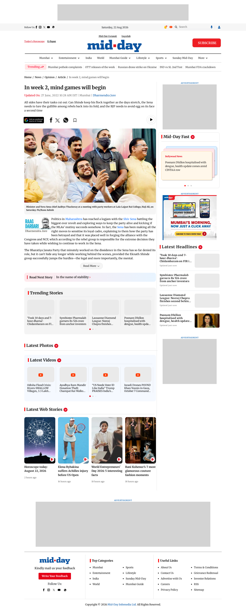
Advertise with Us (171, 578)
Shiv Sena (129, 219)
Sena (120, 227)
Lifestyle (141, 58)
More (201, 58)
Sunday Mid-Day (183, 58)
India (89, 58)
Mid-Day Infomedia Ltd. (122, 604)
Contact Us (167, 573)
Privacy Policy (169, 589)
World (100, 58)
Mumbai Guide (118, 58)
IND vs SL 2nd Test (171, 67)
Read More (89, 266)
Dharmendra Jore (104, 95)
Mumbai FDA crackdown (200, 67)
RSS (196, 584)
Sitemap (199, 589)
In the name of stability (73, 277)
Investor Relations (205, 578)
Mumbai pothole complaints (65, 67)
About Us (166, 567)
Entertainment (67, 58)
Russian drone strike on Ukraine (137, 67)
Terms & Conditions (206, 567)
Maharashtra (73, 219)
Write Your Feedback (55, 576)
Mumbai (44, 58)
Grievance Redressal (206, 573)
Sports (160, 58)
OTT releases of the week (100, 67)
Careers (165, 584)
